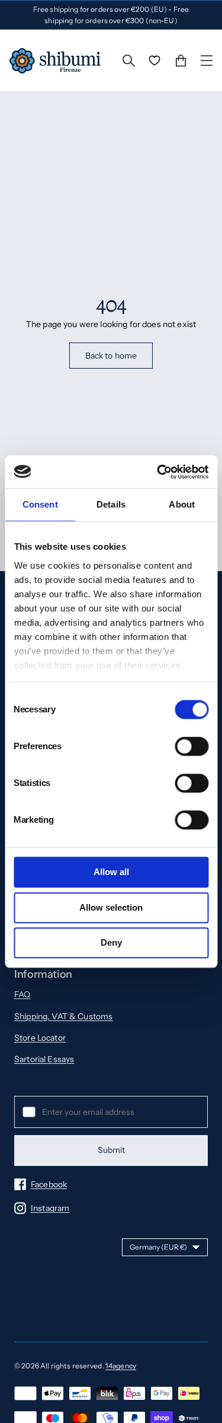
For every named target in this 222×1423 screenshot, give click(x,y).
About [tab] (182, 504)
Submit (111, 1150)
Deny (111, 942)
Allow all (111, 872)
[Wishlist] (154, 60)
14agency (120, 1365)
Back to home (111, 355)
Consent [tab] (40, 504)
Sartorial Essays (44, 1059)
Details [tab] (111, 504)
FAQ (22, 994)
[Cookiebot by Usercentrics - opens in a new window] (158, 472)
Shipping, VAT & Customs (63, 1016)
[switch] (191, 746)
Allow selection (111, 907)
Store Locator (40, 1037)
